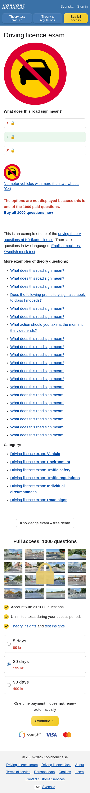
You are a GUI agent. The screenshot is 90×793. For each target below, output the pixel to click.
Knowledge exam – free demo (45, 523)
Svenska (66, 6)
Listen (79, 772)
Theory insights (23, 626)
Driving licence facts (56, 765)
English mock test (66, 246)
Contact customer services (45, 779)
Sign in (82, 6)
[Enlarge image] (35, 74)
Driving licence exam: (35, 454)
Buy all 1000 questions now (28, 212)
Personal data (44, 772)
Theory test (17, 18)
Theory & (47, 18)
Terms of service (18, 772)
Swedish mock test (19, 252)
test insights (55, 626)
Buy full (76, 18)
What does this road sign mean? (37, 270)
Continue (42, 721)
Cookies (65, 772)
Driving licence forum (22, 765)
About (79, 765)
